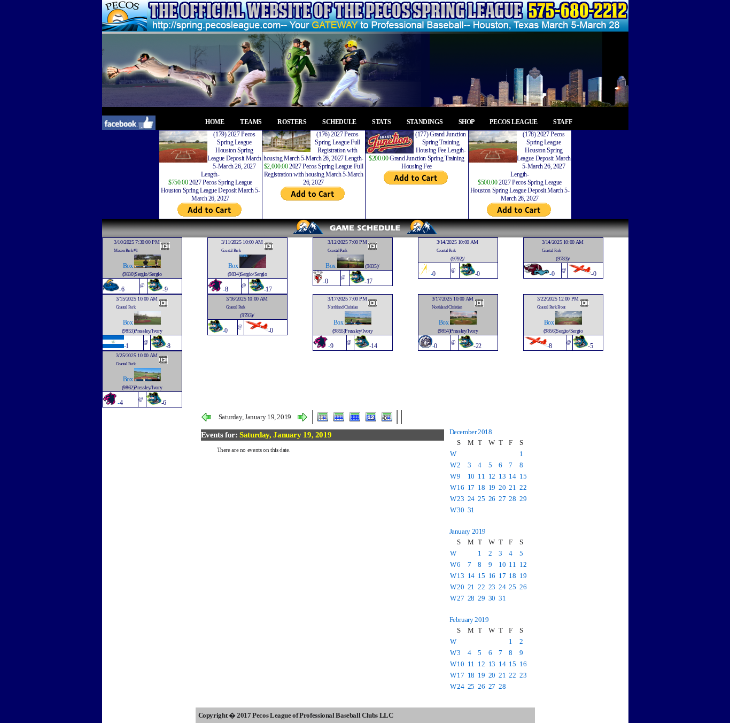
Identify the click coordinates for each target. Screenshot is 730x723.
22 (522, 487)
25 (481, 499)
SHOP (467, 122)
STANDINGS (425, 122)
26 (491, 499)
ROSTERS (292, 122)
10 (471, 476)
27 (502, 499)
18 (481, 487)
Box (128, 266)
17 (471, 487)
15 (522, 476)
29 (522, 499)
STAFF (563, 122)
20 (502, 487)
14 (512, 476)
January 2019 (467, 531)
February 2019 (469, 620)
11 (481, 476)
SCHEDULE (340, 122)
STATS (382, 122)
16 (460, 487)
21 (512, 487)
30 (460, 510)
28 (512, 499)
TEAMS (251, 122)
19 (491, 487)
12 (491, 476)
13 (502, 476)
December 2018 (470, 432)
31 (471, 510)
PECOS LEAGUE (514, 122)
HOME (215, 122)
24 (471, 499)
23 (460, 499)
